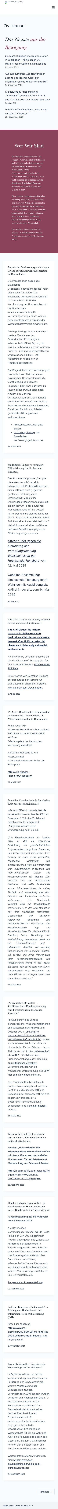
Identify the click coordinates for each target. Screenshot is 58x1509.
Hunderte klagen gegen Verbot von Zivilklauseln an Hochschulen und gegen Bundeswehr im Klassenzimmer (28, 1206)
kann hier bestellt (36, 1105)
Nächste (44, 1492)
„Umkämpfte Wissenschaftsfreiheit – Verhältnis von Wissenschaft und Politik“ (27, 1035)
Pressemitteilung (23, 424)
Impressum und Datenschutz (18, 1506)
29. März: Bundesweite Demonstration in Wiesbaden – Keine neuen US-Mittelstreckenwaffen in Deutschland (26, 59)
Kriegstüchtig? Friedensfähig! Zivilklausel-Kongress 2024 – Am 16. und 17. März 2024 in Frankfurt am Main (27, 95)
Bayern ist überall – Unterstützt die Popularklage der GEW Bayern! (26, 1365)
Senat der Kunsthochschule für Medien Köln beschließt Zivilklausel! (29, 801)
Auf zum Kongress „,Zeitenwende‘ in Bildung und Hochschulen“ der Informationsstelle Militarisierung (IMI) (26, 77)
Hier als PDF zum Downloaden (25, 687)
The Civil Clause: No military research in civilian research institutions (29, 621)
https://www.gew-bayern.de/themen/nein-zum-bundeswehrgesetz (24, 1463)
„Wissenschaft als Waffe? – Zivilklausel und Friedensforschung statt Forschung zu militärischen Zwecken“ (27, 1008)
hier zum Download (19, 1074)
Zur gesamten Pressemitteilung (25, 1282)
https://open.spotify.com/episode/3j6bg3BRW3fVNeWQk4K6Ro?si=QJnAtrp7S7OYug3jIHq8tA (29, 1174)
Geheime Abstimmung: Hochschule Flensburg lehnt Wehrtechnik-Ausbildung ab (27, 579)
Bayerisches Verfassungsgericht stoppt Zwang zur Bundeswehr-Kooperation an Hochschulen (28, 270)
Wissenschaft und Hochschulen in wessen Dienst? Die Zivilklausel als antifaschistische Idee (27, 1137)
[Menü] (53, 7)
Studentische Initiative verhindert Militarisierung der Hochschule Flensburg (25, 468)
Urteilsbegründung (24, 432)
